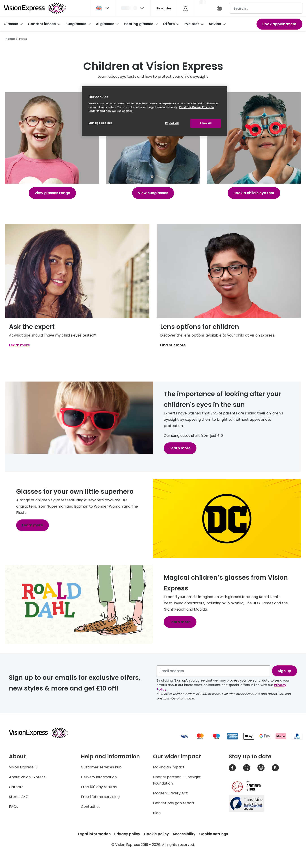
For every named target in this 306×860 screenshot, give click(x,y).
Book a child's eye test (253, 192)
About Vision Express (27, 777)
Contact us (90, 806)
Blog (157, 812)
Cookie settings (213, 833)
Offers (169, 23)
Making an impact (169, 767)
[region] (154, 111)
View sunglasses (153, 192)
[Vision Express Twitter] (246, 767)
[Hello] (133, 8)
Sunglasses (75, 23)
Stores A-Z (18, 796)
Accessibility (184, 833)
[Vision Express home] (42, 732)
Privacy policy (127, 833)
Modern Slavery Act (170, 793)
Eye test (191, 23)
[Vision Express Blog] (275, 767)
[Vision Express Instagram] (261, 767)
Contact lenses (42, 23)
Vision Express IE (23, 767)
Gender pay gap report (173, 803)
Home (10, 38)
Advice (215, 23)
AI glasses (105, 23)
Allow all (205, 123)
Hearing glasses (138, 23)
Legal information (94, 833)
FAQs (13, 806)
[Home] (35, 8)
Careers (16, 786)
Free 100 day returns (99, 786)
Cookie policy (156, 833)
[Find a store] (185, 8)
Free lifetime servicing (100, 796)
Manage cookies (100, 123)
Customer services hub (101, 767)
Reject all (172, 123)
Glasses (11, 23)
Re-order (163, 8)
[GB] (102, 8)
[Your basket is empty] (219, 8)
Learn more (19, 345)
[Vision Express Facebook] (232, 767)
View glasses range (52, 192)
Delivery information (99, 777)
